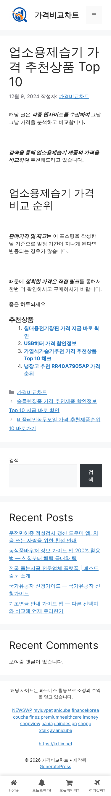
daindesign (65, 723)
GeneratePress (55, 766)
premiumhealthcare (61, 717)
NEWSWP (22, 710)
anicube (62, 710)
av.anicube (61, 730)
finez (34, 717)
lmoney (90, 717)
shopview (30, 723)
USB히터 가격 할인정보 (50, 343)
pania (47, 723)
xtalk (44, 730)
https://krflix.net (55, 743)
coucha (20, 717)
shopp (84, 723)
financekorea (85, 710)
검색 (14, 460)
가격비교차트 (57, 14)
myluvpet (43, 710)
